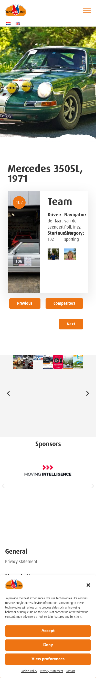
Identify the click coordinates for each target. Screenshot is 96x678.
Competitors (64, 303)
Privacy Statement (51, 671)
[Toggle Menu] (87, 10)
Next (71, 324)
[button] (88, 585)
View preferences (48, 659)
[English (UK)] (19, 23)
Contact (70, 671)
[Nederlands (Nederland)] (9, 23)
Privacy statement (21, 561)
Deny (48, 645)
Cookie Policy (29, 671)
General (16, 551)
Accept (48, 631)
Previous (25, 303)
